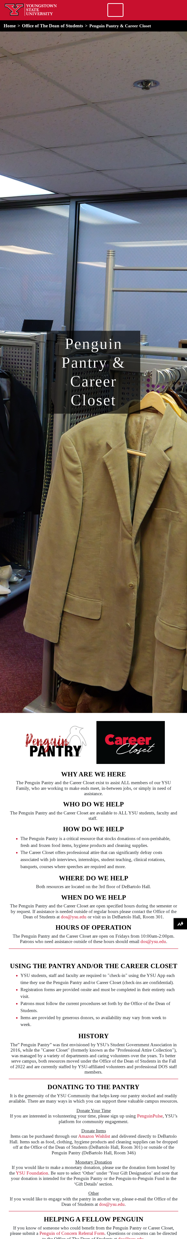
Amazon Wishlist (94, 1136)
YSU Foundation (32, 1173)
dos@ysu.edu (73, 916)
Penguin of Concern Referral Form (71, 1233)
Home (10, 25)
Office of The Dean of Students (52, 25)
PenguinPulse (150, 1115)
